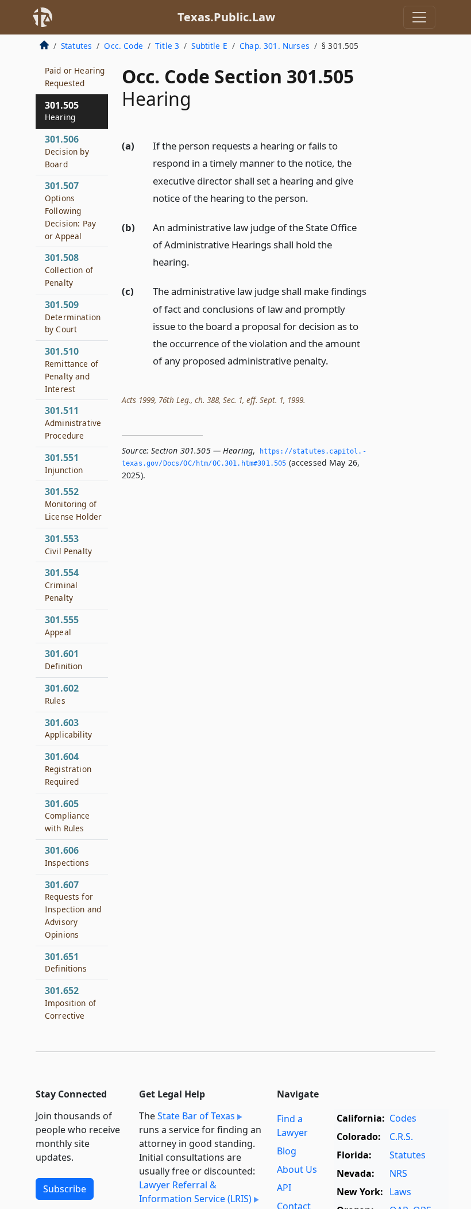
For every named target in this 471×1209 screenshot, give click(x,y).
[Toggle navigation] (419, 17)
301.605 (67, 815)
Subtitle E (209, 45)
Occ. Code (123, 45)
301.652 (70, 1008)
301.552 (73, 503)
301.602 (62, 694)
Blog (286, 1151)
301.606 (67, 856)
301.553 (68, 544)
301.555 (62, 625)
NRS (398, 1173)
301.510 (71, 369)
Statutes (76, 45)
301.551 (64, 463)
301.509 (73, 316)
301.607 (73, 909)
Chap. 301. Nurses (275, 45)
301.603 (68, 728)
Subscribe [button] (64, 1189)
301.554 (62, 584)
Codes (402, 1118)
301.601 (64, 659)
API (284, 1187)
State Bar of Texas (196, 1116)
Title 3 (167, 45)
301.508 (69, 269)
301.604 (68, 768)
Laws (400, 1191)
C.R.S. (401, 1136)
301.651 (66, 962)
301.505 (62, 111)
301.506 (67, 151)
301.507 (70, 210)
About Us (297, 1169)
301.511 (73, 422)
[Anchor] (314, 197)
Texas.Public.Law (226, 17)
